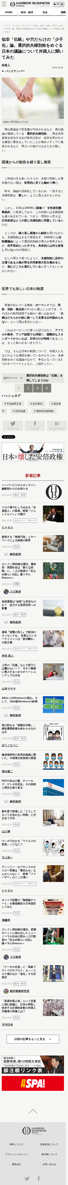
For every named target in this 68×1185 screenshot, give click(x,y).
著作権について (49, 1154)
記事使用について (49, 1144)
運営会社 (16, 1164)
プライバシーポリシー (16, 1154)
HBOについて (16, 1144)
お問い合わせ (49, 1164)
